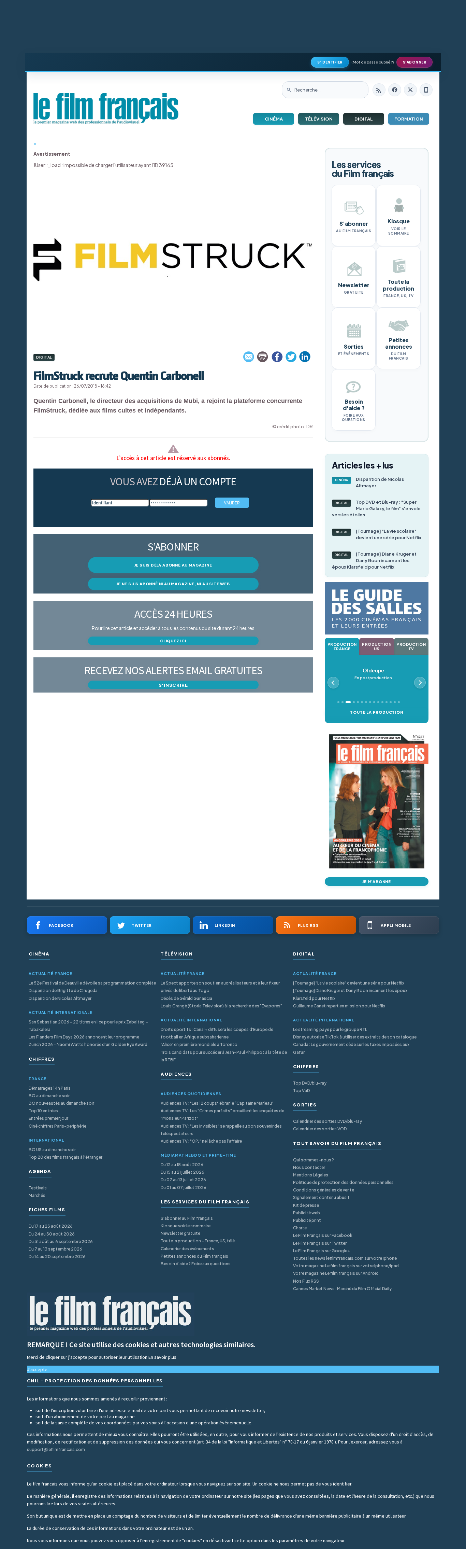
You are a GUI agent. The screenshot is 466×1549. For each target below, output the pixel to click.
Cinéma (274, 119)
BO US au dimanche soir (52, 1149)
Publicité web (306, 1212)
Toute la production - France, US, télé (198, 1240)
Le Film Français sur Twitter (320, 1243)
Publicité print (307, 1220)
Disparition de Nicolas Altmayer (369, 482)
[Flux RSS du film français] (379, 89)
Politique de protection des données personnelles (343, 1182)
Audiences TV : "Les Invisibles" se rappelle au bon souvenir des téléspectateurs (221, 1130)
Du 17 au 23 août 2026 (51, 1226)
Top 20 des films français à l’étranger (65, 1157)
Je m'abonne (376, 881)
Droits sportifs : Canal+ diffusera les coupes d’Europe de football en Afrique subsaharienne (217, 1033)
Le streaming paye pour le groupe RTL (330, 1029)
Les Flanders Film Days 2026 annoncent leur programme (84, 1036)
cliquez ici (173, 641)
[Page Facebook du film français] (394, 89)
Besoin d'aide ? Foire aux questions (196, 1263)
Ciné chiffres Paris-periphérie (57, 1126)
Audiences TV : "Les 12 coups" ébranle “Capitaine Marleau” (217, 1103)
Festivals (38, 1187)
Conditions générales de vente (323, 1189)
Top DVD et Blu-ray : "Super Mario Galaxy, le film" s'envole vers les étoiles (376, 508)
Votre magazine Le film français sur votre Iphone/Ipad (346, 1265)
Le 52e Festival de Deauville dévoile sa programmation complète (92, 983)
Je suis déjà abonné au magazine (173, 565)
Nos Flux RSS (306, 1281)
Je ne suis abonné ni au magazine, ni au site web (173, 584)
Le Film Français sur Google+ (321, 1250)
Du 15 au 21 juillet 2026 (182, 1172)
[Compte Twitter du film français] (410, 89)
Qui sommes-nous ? (313, 1159)
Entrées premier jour (48, 1118)
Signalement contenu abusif (321, 1197)
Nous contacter (309, 1167)
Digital (363, 119)
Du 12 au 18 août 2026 (182, 1164)
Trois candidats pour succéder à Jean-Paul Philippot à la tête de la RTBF (224, 1056)
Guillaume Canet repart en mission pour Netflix (339, 1005)
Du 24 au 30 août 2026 (52, 1234)
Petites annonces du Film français (194, 1256)
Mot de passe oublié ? (373, 62)
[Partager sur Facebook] (277, 357)
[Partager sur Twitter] (291, 357)
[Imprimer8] (263, 357)
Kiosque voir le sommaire (185, 1225)
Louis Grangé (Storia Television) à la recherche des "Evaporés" (221, 1005)
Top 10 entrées (43, 1110)
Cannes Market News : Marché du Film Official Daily (342, 1288)
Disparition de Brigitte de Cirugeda (63, 990)
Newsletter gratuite (180, 1233)
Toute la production (376, 712)
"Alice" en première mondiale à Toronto (199, 1044)
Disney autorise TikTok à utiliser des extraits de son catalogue (355, 1036)
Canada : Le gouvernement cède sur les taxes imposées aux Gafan (351, 1048)
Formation (408, 119)
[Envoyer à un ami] (249, 357)
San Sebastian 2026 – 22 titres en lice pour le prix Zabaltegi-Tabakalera (88, 1025)
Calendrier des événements (187, 1248)
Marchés (37, 1195)
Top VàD (301, 1090)
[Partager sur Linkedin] (305, 357)
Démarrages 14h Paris (50, 1088)
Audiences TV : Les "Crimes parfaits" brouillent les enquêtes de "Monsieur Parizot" (222, 1114)
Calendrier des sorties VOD (320, 1128)
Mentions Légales (310, 1174)
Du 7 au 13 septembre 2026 (55, 1249)
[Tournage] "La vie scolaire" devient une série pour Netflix (378, 534)
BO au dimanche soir (49, 1095)
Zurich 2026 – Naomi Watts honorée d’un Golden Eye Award (88, 1044)
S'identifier (330, 62)
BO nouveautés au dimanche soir (61, 1103)
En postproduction (373, 674)
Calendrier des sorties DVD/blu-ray (327, 1121)
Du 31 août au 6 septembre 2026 (61, 1241)
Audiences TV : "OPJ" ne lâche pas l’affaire (201, 1141)
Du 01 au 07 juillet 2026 (183, 1187)
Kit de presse (306, 1205)
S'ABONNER (414, 62)
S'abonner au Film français (187, 1218)
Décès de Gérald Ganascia (186, 998)
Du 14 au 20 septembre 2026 (57, 1256)
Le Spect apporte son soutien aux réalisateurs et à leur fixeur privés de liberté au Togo (220, 986)
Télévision (319, 119)
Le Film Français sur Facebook (322, 1235)
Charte (300, 1227)
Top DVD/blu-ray (309, 1083)
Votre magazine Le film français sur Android (336, 1273)
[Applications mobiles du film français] (426, 89)
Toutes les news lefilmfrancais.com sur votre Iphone (345, 1258)
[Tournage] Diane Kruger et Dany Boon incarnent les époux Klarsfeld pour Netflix (374, 560)
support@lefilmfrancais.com (56, 1449)
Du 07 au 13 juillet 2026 (183, 1179)
